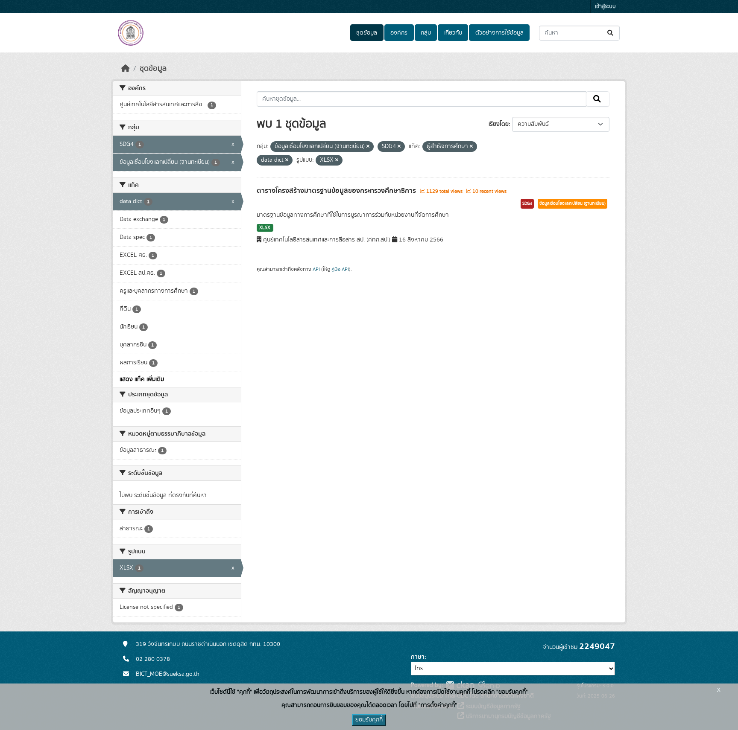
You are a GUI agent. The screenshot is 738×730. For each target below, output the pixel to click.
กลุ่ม (426, 33)
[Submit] (611, 33)
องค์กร (398, 33)
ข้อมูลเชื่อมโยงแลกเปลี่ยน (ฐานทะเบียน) (572, 203)
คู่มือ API (340, 269)
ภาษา (418, 657)
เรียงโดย (499, 124)
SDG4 (527, 203)
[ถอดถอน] (367, 146)
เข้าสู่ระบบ (605, 7)
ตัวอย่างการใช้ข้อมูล (499, 33)
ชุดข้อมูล (366, 33)
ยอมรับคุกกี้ (369, 719)
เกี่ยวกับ (453, 33)
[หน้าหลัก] (125, 68)
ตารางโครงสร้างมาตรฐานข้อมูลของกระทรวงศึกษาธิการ (337, 190)
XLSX (264, 227)
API (316, 269)
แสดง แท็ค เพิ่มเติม (142, 379)
